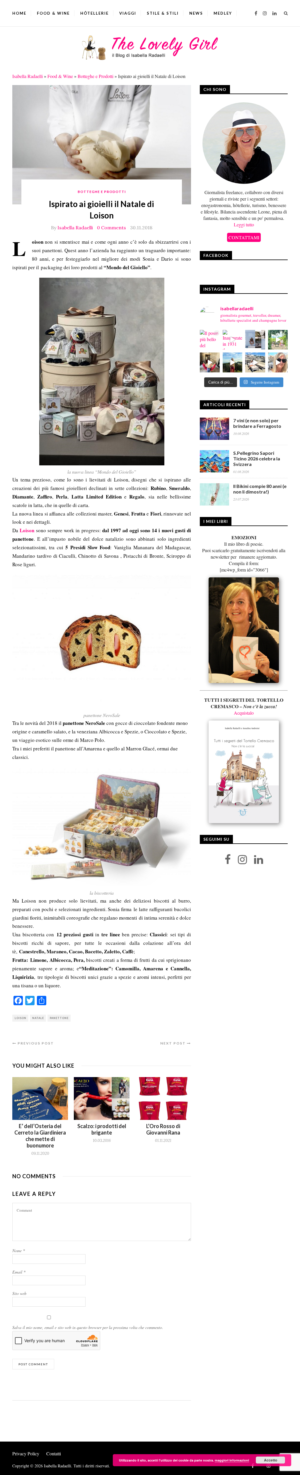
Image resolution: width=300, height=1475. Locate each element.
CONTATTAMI (244, 237)
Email (18, 1272)
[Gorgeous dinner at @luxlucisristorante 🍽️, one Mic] (233, 362)
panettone (59, 1018)
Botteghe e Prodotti (95, 76)
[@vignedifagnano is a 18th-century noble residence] (210, 362)
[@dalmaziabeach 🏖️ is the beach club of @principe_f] (255, 362)
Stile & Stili (163, 13)
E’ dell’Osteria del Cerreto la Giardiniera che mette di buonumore (40, 1136)
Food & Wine (53, 13)
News (196, 13)
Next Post (173, 1043)
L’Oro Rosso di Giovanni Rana (163, 1129)
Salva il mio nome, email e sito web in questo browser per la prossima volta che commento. (87, 1327)
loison (20, 1018)
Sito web (19, 1293)
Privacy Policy (25, 1453)
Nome (18, 1250)
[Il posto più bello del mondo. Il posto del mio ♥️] (210, 340)
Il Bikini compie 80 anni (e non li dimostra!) (260, 488)
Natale (38, 1018)
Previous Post (35, 1043)
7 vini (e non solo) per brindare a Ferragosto (257, 423)
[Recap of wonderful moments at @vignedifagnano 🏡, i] (278, 340)
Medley (223, 13)
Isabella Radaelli (27, 76)
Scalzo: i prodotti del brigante (101, 1129)
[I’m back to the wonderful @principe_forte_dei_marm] (278, 362)
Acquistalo (244, 713)
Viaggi (127, 13)
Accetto (270, 1460)
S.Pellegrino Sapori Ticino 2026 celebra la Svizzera (256, 458)
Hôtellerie (94, 13)
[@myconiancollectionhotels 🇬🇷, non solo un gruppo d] (255, 340)
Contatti (53, 1453)
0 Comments (111, 227)
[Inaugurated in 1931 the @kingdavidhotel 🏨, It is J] (233, 340)
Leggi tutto (244, 224)
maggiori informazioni (232, 1460)
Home (19, 13)
